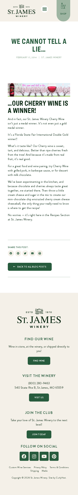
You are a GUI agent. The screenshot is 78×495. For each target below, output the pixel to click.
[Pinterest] (54, 456)
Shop (63, 13)
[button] (44, 9)
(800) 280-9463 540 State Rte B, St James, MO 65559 (39, 385)
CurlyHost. (61, 477)
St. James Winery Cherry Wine (45, 119)
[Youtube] (44, 456)
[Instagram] (34, 456)
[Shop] (63, 6)
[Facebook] (24, 456)
